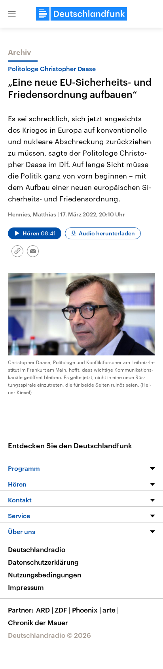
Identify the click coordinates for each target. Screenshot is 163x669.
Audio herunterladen (107, 233)
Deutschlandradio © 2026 (49, 635)
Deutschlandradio (36, 549)
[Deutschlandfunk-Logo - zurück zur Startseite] (81, 14)
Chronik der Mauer (38, 622)
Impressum (26, 587)
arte (110, 610)
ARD (44, 610)
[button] (12, 14)
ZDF (62, 610)
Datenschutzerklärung (43, 562)
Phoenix (86, 610)
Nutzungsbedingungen (44, 575)
